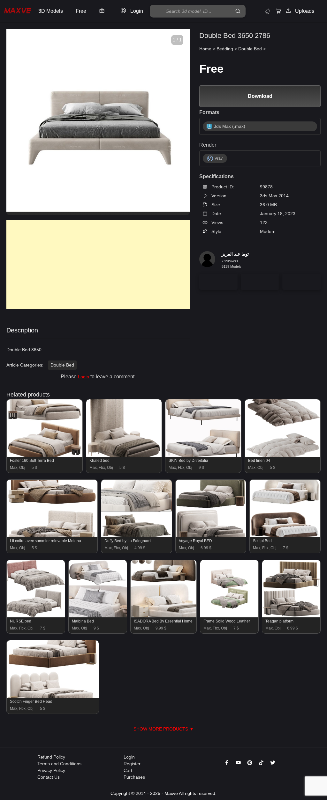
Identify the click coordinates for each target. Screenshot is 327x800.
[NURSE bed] (36, 615)
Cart (128, 770)
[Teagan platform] (291, 615)
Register (132, 763)
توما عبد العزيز (235, 254)
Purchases (134, 777)
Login (83, 376)
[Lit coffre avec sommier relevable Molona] (52, 535)
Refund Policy (51, 757)
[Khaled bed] (124, 455)
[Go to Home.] (17, 11)
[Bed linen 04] (283, 455)
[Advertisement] (98, 264)
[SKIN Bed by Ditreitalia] (203, 455)
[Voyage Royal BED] (211, 535)
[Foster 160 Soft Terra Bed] (44, 455)
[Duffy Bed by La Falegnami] (136, 535)
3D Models (50, 11)
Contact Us (48, 777)
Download (260, 96)
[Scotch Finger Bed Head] (53, 696)
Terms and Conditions (59, 763)
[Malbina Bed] (98, 615)
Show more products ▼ (163, 728)
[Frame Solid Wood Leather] (229, 615)
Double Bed (62, 364)
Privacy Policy (51, 770)
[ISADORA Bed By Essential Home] (163, 615)
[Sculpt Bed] (285, 535)
